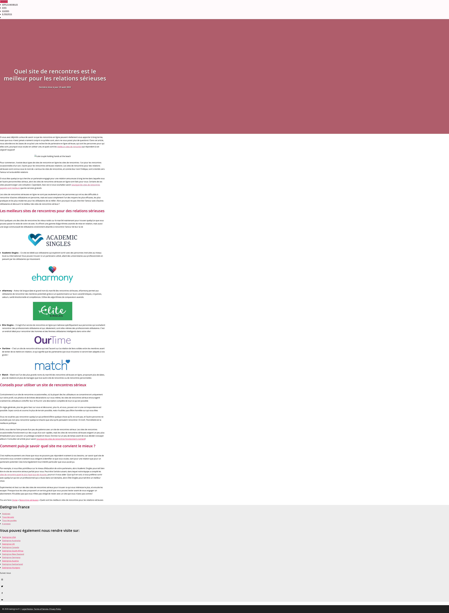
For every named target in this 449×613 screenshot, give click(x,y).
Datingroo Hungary (11, 567)
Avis (4, 8)
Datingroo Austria (10, 560)
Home (14, 500)
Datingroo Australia (11, 540)
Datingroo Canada (10, 547)
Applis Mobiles (10, 4)
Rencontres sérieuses (28, 500)
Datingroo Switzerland (12, 564)
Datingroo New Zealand (13, 554)
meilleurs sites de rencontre (69, 146)
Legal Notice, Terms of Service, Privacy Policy (41, 609)
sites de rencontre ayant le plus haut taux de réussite (23, 474)
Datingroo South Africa (12, 550)
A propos (6, 523)
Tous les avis (8, 517)
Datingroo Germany (11, 557)
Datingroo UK (8, 544)
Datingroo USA (9, 537)
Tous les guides (9, 520)
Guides (5, 11)
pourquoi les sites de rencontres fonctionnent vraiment (60, 439)
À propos (7, 14)
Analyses (6, 513)
